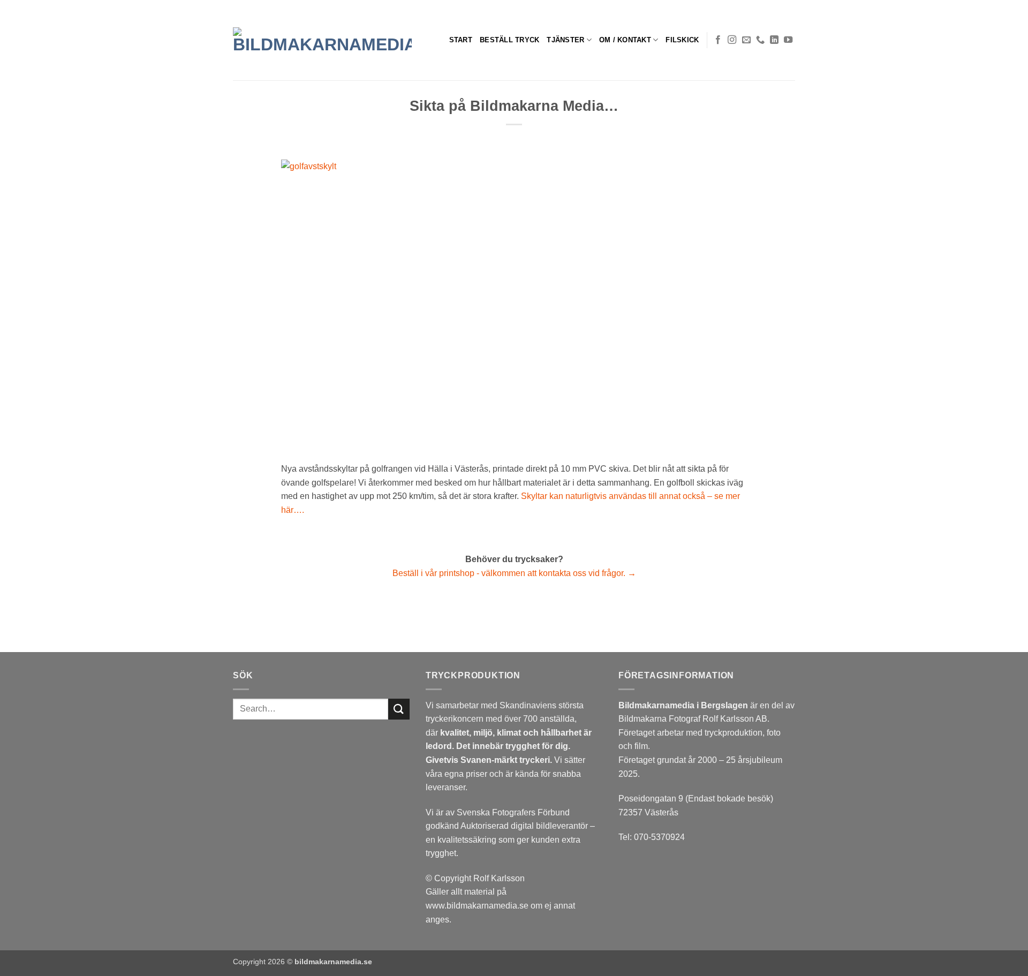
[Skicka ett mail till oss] (746, 40)
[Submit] (399, 709)
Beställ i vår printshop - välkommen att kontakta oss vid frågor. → (514, 573)
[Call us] (760, 40)
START (460, 40)
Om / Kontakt (625, 40)
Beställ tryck (509, 40)
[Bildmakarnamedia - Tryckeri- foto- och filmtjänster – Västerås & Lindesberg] (322, 40)
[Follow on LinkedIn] (774, 40)
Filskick (682, 40)
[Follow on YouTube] (788, 40)
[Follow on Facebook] (718, 40)
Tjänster (565, 40)
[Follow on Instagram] (732, 40)
